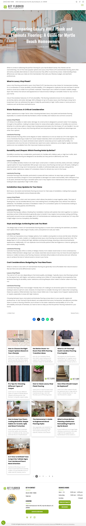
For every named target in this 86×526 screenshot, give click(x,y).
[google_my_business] (76, 2)
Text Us (28, 496)
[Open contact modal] (3, 523)
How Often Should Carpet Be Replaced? (67, 385)
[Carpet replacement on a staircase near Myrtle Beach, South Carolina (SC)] (67, 373)
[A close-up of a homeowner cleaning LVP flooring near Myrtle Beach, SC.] (42, 373)
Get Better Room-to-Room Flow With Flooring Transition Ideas (42, 350)
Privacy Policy (38, 524)
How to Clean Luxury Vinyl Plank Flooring (43, 385)
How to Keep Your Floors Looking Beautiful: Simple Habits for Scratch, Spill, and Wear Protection (18, 422)
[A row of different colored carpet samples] (18, 373)
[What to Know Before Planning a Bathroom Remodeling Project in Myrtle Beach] (67, 409)
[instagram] (83, 2)
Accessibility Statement (49, 524)
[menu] (82, 5)
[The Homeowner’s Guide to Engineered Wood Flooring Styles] (42, 409)
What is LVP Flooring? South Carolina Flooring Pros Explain (66, 350)
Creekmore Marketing (68, 524)
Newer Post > (75, 313)
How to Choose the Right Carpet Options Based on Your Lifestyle (18, 350)
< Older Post (11, 313)
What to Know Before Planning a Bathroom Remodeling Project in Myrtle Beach (66, 422)
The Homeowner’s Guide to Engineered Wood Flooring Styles (42, 421)
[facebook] (80, 2)
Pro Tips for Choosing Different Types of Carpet (16, 386)
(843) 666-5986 (31, 493)
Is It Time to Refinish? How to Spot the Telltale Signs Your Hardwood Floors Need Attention (18, 460)
